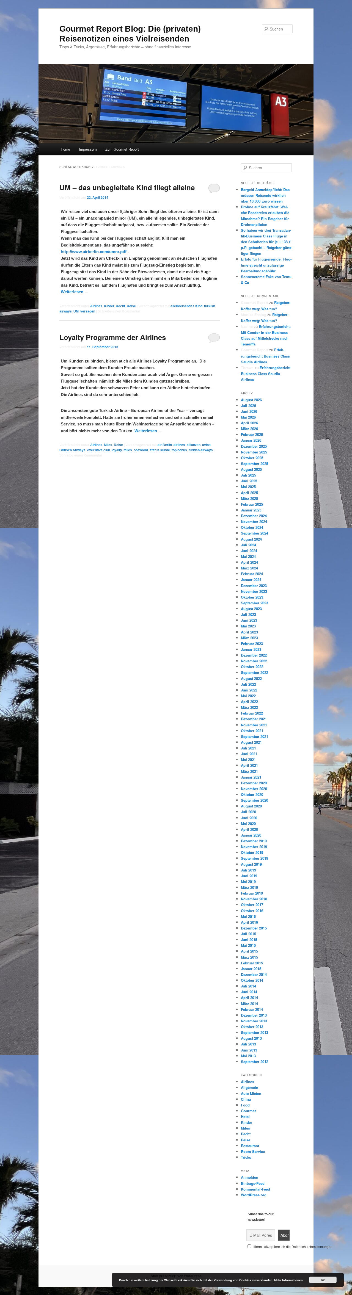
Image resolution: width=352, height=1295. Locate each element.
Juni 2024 (249, 550)
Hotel (245, 1116)
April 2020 (249, 829)
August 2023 (251, 608)
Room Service (253, 1151)
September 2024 (254, 533)
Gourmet (248, 1110)
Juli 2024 (248, 544)
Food (245, 1105)
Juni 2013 (249, 1050)
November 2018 (254, 898)
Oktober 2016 (252, 910)
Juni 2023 (249, 620)
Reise (131, 306)
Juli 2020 (248, 811)
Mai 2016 (248, 916)
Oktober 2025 (252, 457)
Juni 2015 (249, 939)
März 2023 (249, 637)
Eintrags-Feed (253, 1183)
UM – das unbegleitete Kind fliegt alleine (127, 187)
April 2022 (249, 701)
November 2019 (254, 846)
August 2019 (251, 864)
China (246, 1099)
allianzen (193, 445)
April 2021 (249, 765)
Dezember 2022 (254, 655)
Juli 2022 (248, 684)
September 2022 (254, 672)
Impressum (88, 149)
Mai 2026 (248, 417)
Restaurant (250, 1145)
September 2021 (254, 736)
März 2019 (249, 887)
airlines (179, 445)
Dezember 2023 (254, 585)
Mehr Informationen (288, 1280)
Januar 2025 (251, 510)
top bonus (179, 450)
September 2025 (254, 463)
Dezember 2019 (254, 840)
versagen (87, 311)
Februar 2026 (252, 434)
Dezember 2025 (254, 446)
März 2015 (249, 957)
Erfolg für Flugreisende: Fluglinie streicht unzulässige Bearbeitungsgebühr (266, 264)
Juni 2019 (249, 875)
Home (65, 149)
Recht (120, 306)
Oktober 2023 (252, 597)
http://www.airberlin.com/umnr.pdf (94, 251)
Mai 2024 (248, 556)
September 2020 (254, 800)
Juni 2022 (249, 690)
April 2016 (249, 922)
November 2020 (254, 788)
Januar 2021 (251, 777)
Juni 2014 (249, 991)
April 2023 (249, 632)
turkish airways (201, 450)
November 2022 (254, 660)
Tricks (246, 1157)
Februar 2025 (252, 504)
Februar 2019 (252, 893)
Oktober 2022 (252, 666)
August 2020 (251, 806)
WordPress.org (253, 1194)
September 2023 (254, 602)
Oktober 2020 (252, 794)
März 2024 (249, 568)
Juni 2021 (249, 753)
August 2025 (251, 469)
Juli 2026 (248, 405)
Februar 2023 (252, 643)
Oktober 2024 (252, 527)
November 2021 (254, 724)
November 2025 (254, 452)
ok (323, 1279)
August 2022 (251, 678)
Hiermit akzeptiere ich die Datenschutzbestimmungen (292, 1246)
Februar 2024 (252, 573)
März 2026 (249, 428)
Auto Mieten (251, 1093)
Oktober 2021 (252, 730)
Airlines (96, 306)
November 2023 (254, 591)
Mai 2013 (248, 1055)
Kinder (109, 306)
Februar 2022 (252, 713)
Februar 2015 (252, 962)
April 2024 (249, 562)
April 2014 (249, 997)
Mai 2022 (248, 695)
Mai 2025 (248, 486)
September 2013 (254, 1032)
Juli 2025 (248, 475)
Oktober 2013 (252, 1026)
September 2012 (254, 1061)
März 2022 (249, 707)
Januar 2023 (251, 649)
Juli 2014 (248, 986)
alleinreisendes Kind (186, 306)
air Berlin (165, 445)
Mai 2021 (248, 759)
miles (127, 450)
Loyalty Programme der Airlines (112, 337)
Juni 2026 (249, 411)
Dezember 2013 (254, 1015)
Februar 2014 (252, 1009)
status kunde (160, 450)
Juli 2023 (248, 614)
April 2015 (249, 951)
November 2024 (254, 521)
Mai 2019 (248, 881)
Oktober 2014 (252, 980)
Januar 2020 (251, 835)
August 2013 (251, 1038)
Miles (108, 445)
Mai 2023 (248, 626)
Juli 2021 (248, 748)
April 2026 (249, 422)
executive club (98, 450)
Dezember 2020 (254, 782)
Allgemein (249, 1087)
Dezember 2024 (254, 515)
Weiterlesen (75, 291)
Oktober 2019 (252, 852)
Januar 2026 (251, 440)
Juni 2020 (249, 817)
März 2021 (249, 771)
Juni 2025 (249, 480)
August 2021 (251, 742)
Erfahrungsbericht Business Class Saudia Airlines (265, 355)
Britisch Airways (72, 450)
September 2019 (254, 858)
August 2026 (251, 399)
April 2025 (249, 492)
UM (76, 311)
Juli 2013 (248, 1044)
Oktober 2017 (252, 904)
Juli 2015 (248, 933)
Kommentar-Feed (255, 1189)
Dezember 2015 (254, 928)
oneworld (141, 450)
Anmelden (249, 1177)
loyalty (117, 450)
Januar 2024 (251, 579)
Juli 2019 (248, 870)
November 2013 (254, 1020)
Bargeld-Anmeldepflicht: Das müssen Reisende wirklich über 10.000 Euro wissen (265, 195)
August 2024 (251, 539)
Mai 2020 (248, 823)
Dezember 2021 (254, 718)
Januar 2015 (251, 968)
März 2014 (249, 1003)
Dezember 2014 (254, 974)
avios (206, 445)
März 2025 (249, 498)
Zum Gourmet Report (122, 149)
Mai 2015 (248, 945)
